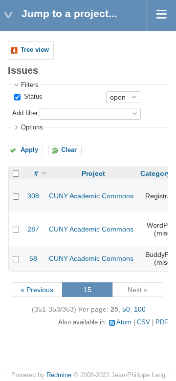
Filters (30, 85)
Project (93, 173)
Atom (124, 322)
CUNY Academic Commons (91, 196)
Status (32, 96)
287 (33, 229)
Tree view (35, 49)
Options (32, 127)
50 (126, 309)
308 (33, 196)
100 (140, 309)
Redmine (58, 375)
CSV (143, 322)
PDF (161, 322)
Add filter (25, 113)
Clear (69, 150)
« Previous (37, 290)
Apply (29, 150)
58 (33, 258)
